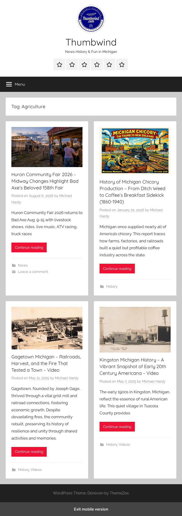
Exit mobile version (91, 509)
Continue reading (29, 247)
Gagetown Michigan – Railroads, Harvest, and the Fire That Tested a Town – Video (46, 363)
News (22, 265)
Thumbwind (91, 42)
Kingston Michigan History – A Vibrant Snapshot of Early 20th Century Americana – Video (133, 366)
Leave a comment (33, 272)
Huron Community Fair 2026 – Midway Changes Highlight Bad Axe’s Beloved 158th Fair (44, 181)
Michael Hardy (66, 378)
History (112, 286)
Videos (36, 470)
